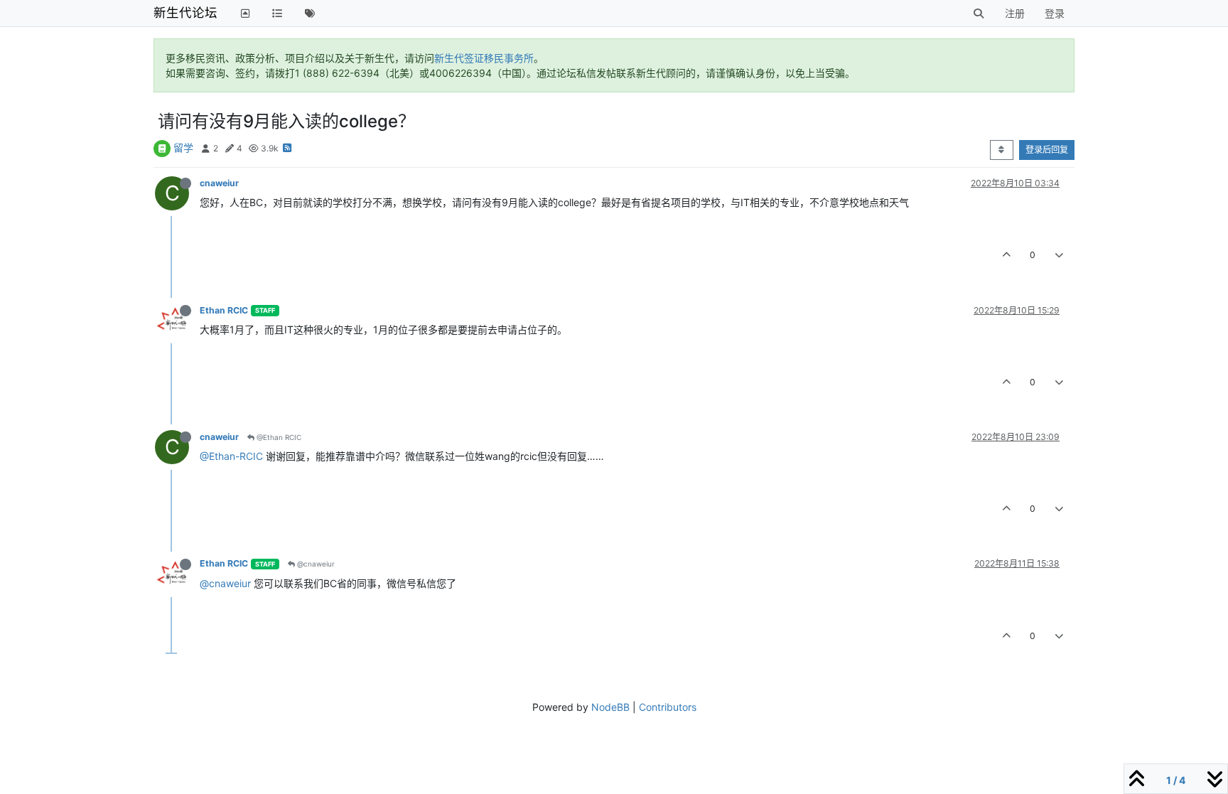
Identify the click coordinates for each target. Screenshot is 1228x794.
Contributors (667, 707)
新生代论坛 (185, 12)
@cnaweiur (315, 563)
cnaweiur (219, 183)
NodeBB (610, 707)
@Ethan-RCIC (231, 456)
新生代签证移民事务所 (484, 58)
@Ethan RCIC (277, 437)
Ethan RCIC (224, 310)
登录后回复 (1046, 149)
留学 (183, 147)
